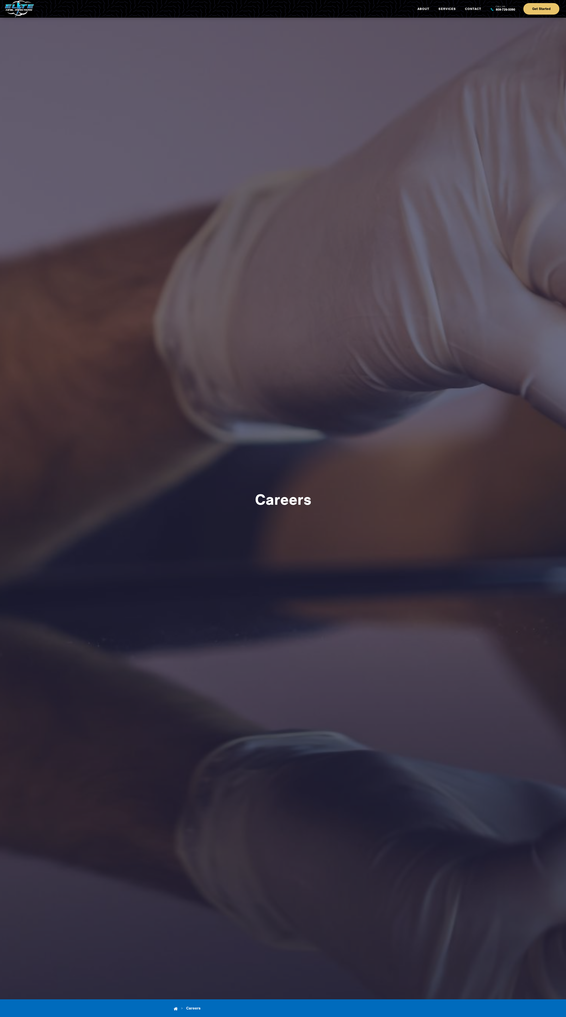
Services (447, 9)
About (423, 9)
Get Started (541, 9)
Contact (473, 9)
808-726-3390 (505, 9)
